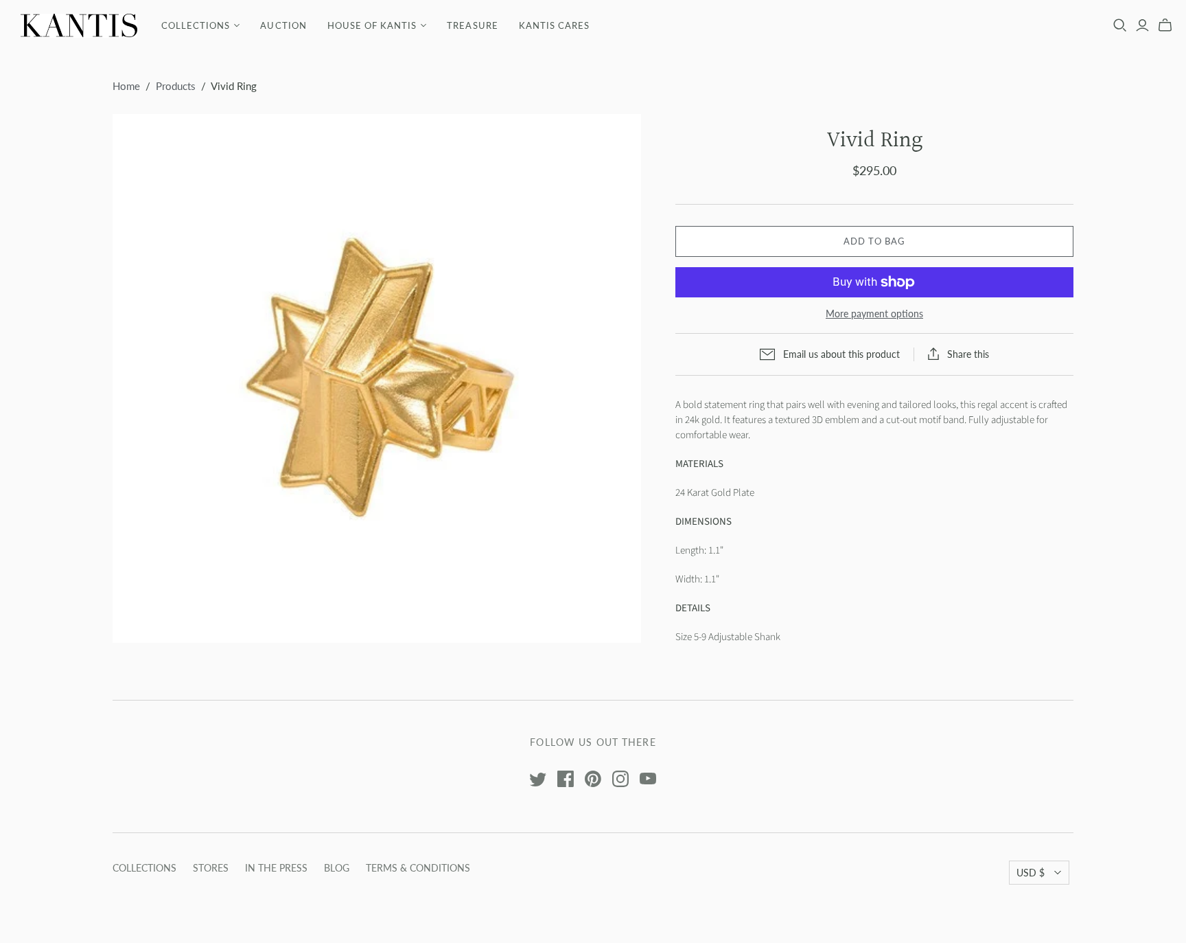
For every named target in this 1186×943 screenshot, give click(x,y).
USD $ (1030, 872)
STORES (211, 868)
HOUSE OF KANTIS (372, 25)
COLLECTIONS (195, 25)
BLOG (336, 868)
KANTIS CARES (554, 25)
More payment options (874, 313)
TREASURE (472, 25)
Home (126, 86)
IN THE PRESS (276, 868)
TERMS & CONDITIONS (418, 868)
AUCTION (283, 25)
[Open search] (1120, 25)
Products (176, 86)
